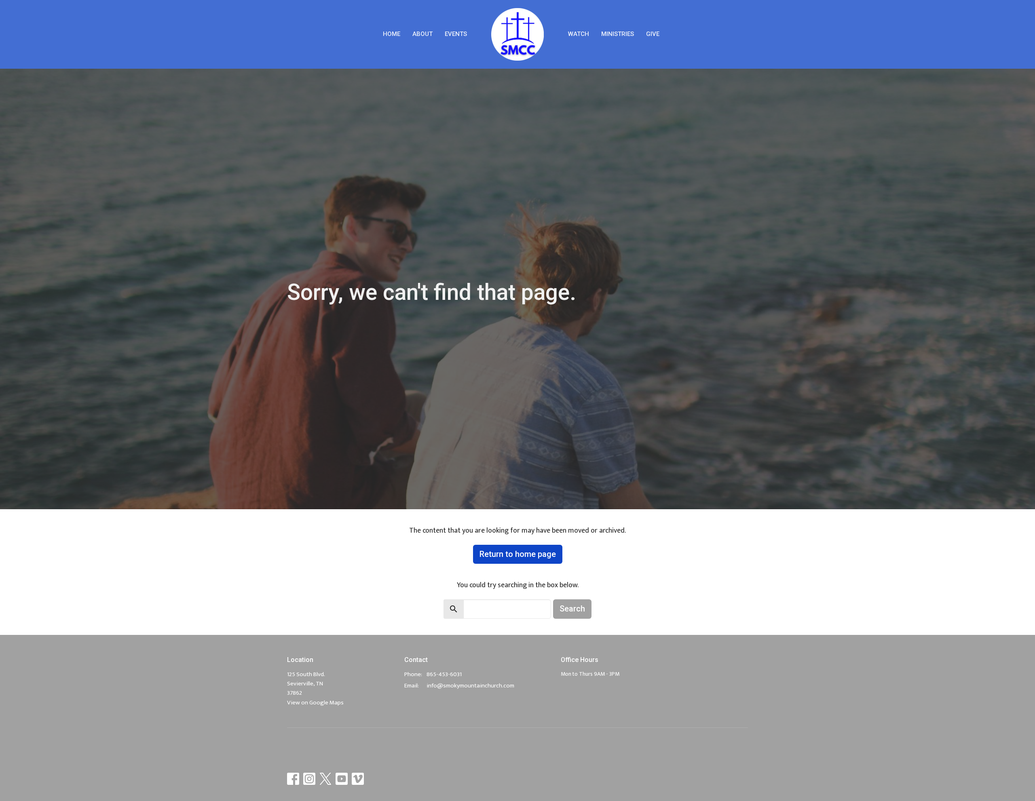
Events (456, 34)
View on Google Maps (315, 703)
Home (391, 34)
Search (572, 608)
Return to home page (517, 554)
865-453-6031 (444, 674)
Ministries (617, 34)
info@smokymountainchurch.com (470, 685)
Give (652, 34)
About (422, 34)
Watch (578, 34)
